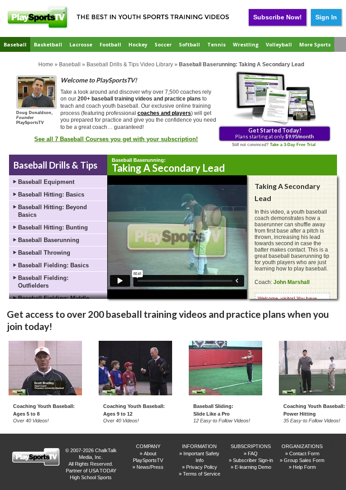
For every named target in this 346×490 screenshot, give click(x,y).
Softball (189, 44)
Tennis (216, 44)
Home (45, 64)
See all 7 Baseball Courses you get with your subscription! (116, 139)
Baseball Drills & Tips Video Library (129, 64)
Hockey (137, 44)
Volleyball (279, 44)
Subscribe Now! (277, 17)
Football (110, 44)
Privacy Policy (201, 467)
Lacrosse (80, 44)
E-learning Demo (253, 467)
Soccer (163, 44)
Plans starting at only (274, 133)
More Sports (315, 44)
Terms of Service (201, 473)
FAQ (253, 453)
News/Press (150, 467)
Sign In (326, 17)
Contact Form (304, 453)
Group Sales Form (304, 460)
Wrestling (246, 44)
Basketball (48, 44)
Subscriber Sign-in (253, 460)
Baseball (15, 44)
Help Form (304, 467)
